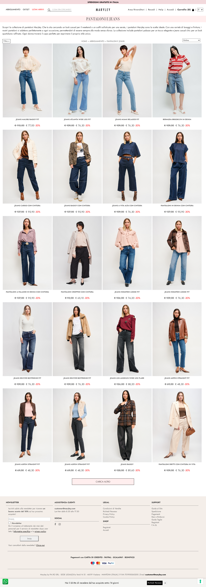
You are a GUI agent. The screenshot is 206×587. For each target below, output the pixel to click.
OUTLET (26, 9)
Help (161, 9)
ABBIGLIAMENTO (13, 9)
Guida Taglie (157, 519)
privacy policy (40, 531)
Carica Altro (103, 481)
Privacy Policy (108, 514)
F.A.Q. (154, 525)
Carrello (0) (184, 9)
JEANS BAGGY (127, 464)
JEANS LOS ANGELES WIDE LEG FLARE (127, 378)
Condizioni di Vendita (112, 508)
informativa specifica (22, 531)
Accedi (170, 9)
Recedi (151, 9)
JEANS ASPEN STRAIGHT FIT (177, 378)
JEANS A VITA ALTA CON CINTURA (127, 205)
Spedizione (156, 511)
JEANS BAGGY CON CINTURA (77, 205)
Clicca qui (40, 545)
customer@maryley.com (65, 508)
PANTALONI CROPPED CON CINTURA (77, 292)
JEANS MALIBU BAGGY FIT (27, 119)
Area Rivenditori (136, 9)
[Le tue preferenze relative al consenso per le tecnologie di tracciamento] (200, 581)
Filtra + (6, 41)
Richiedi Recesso (110, 511)
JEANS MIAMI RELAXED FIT (127, 119)
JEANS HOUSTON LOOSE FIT (127, 292)
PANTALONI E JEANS (116, 41)
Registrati (107, 527)
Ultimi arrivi (38, 9)
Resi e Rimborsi (158, 516)
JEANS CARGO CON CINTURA (27, 205)
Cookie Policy (108, 516)
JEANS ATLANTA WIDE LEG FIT (77, 119)
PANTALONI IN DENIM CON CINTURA (177, 205)
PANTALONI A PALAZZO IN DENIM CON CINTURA (27, 292)
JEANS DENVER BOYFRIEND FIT (27, 378)
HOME (84, 41)
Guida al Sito (157, 508)
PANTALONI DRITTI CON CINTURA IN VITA (177, 464)
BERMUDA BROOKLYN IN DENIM (177, 119)
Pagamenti (156, 514)
